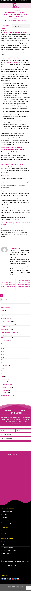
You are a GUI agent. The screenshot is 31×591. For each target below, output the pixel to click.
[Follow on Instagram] (5, 579)
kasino (2, 310)
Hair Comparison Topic (6, 384)
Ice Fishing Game (5, 318)
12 (2, 357)
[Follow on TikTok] (7, 579)
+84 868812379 (8, 570)
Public (2, 368)
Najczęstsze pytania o (6, 321)
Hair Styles (4, 379)
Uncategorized (4, 365)
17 (2, 354)
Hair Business (4, 390)
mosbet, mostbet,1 (6, 307)
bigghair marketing (21, 20)
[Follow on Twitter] (10, 579)
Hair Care (3, 382)
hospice (3, 299)
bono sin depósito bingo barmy (14, 62)
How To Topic (4, 393)
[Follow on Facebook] (2, 579)
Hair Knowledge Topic (6, 387)
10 (2, 351)
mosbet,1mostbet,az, (6, 302)
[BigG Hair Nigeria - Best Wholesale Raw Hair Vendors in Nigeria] (15, 5)
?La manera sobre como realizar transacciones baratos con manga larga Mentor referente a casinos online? (23, 284)
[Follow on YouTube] (18, 579)
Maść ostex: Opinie (6, 335)
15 (2, 346)
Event (2, 376)
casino (2, 305)
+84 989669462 (7, 567)
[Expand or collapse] (28, 26)
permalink (27, 243)
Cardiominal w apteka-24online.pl (9, 332)
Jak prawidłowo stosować (7, 324)
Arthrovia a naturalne (6, 338)
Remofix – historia (5, 340)
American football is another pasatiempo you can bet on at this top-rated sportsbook (8, 284)
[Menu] (2, 5)
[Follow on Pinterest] (13, 579)
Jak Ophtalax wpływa (6, 327)
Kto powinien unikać (6, 329)
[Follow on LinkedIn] (15, 579)
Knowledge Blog (15, 10)
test (2, 313)
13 (2, 349)
